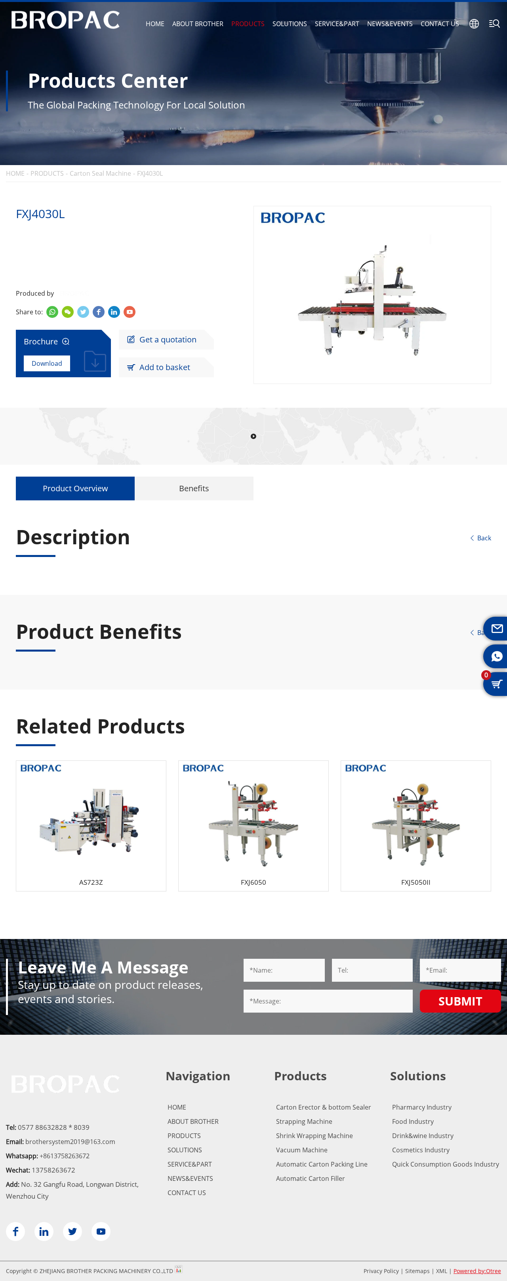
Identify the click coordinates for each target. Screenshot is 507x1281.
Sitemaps (417, 1271)
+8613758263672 (65, 1156)
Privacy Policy (381, 1271)
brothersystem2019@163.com (70, 1141)
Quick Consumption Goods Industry (445, 1164)
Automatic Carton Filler (310, 1178)
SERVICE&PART (337, 23)
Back (480, 538)
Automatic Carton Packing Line (322, 1164)
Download (47, 363)
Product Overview (75, 488)
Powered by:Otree (477, 1271)
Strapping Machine (304, 1121)
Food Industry (413, 1121)
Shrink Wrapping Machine (314, 1135)
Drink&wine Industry (423, 1135)
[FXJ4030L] (372, 295)
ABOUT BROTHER (197, 23)
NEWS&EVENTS (390, 23)
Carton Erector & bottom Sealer (323, 1107)
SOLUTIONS (290, 23)
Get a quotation (161, 339)
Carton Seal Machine (100, 173)
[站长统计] (179, 1271)
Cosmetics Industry (421, 1150)
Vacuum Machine (302, 1150)
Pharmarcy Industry (422, 1107)
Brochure (47, 341)
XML (441, 1271)
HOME (155, 23)
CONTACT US (440, 23)
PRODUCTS (248, 23)
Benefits (194, 488)
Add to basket (158, 367)
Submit (460, 1001)
